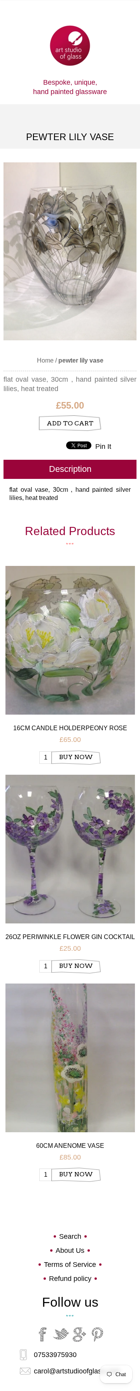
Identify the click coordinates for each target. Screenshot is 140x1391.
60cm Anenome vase (70, 1145)
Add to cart (70, 423)
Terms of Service (70, 1264)
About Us (70, 1250)
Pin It (103, 446)
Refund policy (70, 1278)
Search (70, 1236)
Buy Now (76, 757)
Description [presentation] (70, 469)
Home (45, 360)
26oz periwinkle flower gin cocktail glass (70, 937)
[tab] (70, 469)
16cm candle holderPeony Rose (70, 728)
